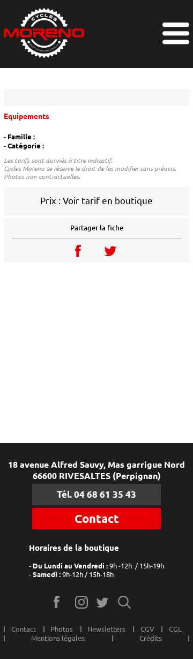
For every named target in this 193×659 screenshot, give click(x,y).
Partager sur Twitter (111, 250)
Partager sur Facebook (81, 250)
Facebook (60, 602)
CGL (175, 629)
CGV (147, 629)
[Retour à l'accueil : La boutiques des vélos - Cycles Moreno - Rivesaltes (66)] (44, 34)
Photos (61, 629)
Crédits (150, 638)
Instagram (81, 602)
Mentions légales (58, 638)
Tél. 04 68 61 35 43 (96, 494)
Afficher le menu (175, 33)
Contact (97, 518)
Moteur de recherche (124, 602)
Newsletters (106, 629)
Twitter (103, 602)
